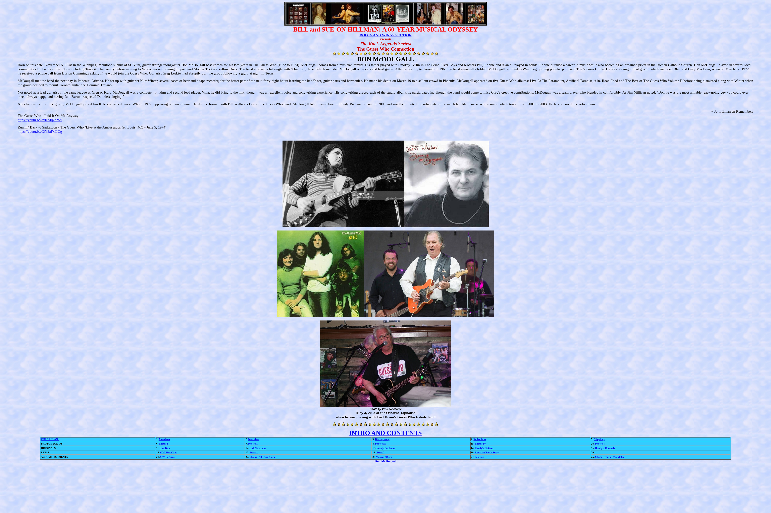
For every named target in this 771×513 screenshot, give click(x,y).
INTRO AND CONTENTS (385, 433)
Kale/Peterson (258, 448)
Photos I (163, 443)
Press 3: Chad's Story (487, 452)
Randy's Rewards (605, 448)
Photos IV (480, 443)
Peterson (479, 456)
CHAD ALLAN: (50, 439)
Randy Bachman (385, 448)
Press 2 (380, 452)
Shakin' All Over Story (262, 456)
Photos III (380, 443)
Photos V (600, 443)
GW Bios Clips (168, 452)
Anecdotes (164, 439)
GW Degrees (167, 456)
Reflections (479, 439)
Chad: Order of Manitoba (609, 456)
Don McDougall (385, 461)
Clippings (599, 439)
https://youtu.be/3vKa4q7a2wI (40, 120)
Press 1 (254, 452)
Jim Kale (165, 448)
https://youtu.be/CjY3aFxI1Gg (40, 132)
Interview (253, 439)
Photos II (253, 443)
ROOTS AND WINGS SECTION (386, 35)
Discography (382, 439)
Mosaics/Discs (384, 456)
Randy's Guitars (484, 448)
